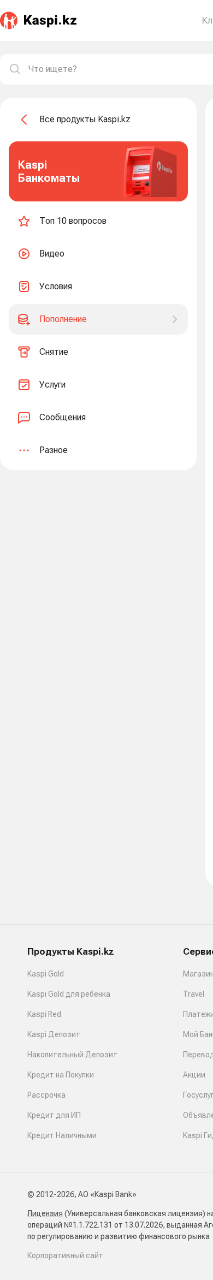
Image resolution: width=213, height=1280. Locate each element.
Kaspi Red (44, 1014)
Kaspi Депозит (53, 1034)
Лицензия (45, 1213)
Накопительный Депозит (72, 1054)
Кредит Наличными (62, 1135)
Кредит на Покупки (60, 1074)
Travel (193, 994)
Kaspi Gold (45, 973)
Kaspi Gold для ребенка (68, 994)
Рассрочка (46, 1095)
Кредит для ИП (54, 1115)
